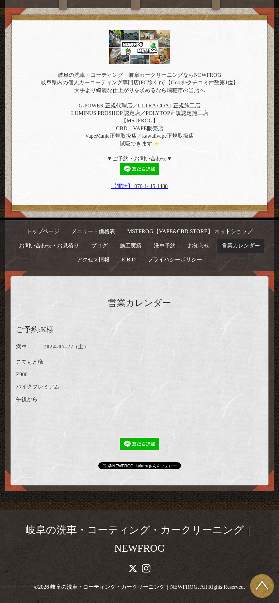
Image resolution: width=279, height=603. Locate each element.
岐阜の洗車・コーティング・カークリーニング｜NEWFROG (124, 587)
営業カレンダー (241, 245)
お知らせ (199, 245)
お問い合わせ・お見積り (49, 245)
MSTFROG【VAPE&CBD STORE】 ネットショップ (189, 231)
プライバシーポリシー (175, 259)
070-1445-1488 (151, 186)
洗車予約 (165, 245)
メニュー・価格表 (93, 231)
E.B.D (129, 259)
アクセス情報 (93, 259)
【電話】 (122, 186)
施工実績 (131, 245)
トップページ (43, 231)
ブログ (99, 245)
